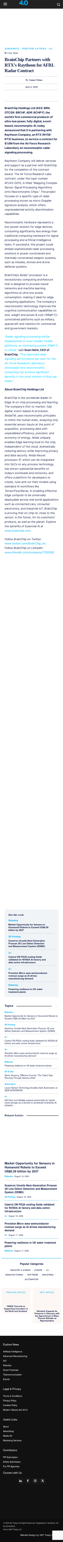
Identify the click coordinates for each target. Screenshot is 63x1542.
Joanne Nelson (35, 80)
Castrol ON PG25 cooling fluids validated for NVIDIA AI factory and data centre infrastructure (27, 959)
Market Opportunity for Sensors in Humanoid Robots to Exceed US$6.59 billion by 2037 (28, 927)
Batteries (13, 985)
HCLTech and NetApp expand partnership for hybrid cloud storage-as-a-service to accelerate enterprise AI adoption (31, 1103)
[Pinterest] (24, 95)
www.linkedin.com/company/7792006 (29, 552)
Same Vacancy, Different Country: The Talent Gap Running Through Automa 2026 (29, 1076)
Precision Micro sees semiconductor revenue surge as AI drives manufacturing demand (27, 975)
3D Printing (14, 936)
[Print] (53, 95)
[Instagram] (35, 1484)
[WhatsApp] (31, 95)
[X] (17, 95)
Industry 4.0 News (34, 49)
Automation (10, 1084)
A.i (50, 49)
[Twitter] (42, 1484)
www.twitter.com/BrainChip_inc (25, 543)
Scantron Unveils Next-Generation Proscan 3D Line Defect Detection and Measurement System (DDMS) (26, 943)
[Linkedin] (38, 95)
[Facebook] (10, 95)
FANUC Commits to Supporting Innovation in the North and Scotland (16, 1316)
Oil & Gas (9, 1071)
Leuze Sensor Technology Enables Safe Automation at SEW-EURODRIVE (31, 1089)
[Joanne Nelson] (23, 80)
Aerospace (12, 49)
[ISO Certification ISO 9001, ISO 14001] (31, 1502)
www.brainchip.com (18, 530)
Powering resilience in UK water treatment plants (25, 990)
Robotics (13, 920)
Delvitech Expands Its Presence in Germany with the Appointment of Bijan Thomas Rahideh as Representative (47, 1319)
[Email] (46, 95)
